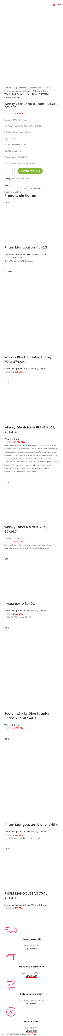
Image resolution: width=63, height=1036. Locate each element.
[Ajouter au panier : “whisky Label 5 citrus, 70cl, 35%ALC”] (8, 553)
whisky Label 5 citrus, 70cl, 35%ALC (25, 529)
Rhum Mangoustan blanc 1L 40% (31, 824)
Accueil (8, 87)
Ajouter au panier (30, 171)
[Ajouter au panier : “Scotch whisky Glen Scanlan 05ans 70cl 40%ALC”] (8, 733)
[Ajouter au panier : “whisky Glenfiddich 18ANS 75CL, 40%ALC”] (8, 477)
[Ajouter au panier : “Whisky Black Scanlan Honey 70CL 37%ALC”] (8, 377)
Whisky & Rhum (40, 91)
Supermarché (20, 87)
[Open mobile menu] (3, 4)
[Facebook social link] (13, 185)
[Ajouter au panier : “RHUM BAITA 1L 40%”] (8, 622)
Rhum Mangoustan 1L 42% (25, 247)
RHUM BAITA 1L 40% (19, 603)
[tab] (31, 188)
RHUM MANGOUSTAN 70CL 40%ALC (25, 895)
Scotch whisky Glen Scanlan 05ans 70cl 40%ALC (27, 715)
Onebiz (35, 1034)
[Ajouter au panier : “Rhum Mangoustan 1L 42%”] (8, 266)
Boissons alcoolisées (38, 87)
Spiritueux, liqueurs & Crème (17, 91)
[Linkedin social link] (19, 185)
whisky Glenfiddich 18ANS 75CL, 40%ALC (29, 429)
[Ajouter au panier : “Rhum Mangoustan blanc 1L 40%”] (8, 843)
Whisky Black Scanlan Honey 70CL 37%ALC (28, 359)
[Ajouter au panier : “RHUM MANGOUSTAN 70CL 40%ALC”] (8, 913)
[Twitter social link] (16, 185)
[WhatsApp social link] (23, 185)
